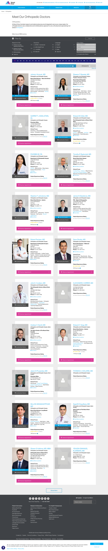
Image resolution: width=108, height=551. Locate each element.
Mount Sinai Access (16, 515)
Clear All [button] (90, 38)
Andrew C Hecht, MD (37, 325)
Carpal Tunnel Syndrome (36, 384)
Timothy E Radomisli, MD (82, 154)
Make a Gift (100, 2)
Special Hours (80, 49)
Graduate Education (35, 513)
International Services (17, 513)
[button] (90, 7)
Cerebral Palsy (76, 171)
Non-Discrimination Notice (22, 539)
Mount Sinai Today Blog (34, 501)
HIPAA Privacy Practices (50, 535)
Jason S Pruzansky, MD (38, 371)
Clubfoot (83, 171)
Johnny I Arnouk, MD (38, 74)
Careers (24, 535)
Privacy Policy (41, 535)
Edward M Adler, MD (80, 116)
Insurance (32, 520)
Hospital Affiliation (81, 44)
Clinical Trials (15, 524)
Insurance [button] (36, 42)
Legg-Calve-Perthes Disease (79, 172)
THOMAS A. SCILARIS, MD (83, 371)
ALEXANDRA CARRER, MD (83, 283)
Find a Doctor (15, 517)
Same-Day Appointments (91, 2)
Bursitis (46, 91)
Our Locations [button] (40, 7)
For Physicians (80, 2)
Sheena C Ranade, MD (81, 74)
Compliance (60, 535)
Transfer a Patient (53, 508)
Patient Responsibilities (35, 539)
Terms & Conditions (32, 535)
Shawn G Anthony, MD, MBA (40, 449)
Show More (54, 490)
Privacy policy (21, 548)
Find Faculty (33, 516)
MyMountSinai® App (16, 508)
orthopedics (20, 27)
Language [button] (57, 42)
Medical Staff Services (54, 517)
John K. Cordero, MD (37, 283)
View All (16, 54)
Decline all (96, 546)
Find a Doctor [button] (21, 7)
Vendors (54, 539)
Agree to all (96, 543)
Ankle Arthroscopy (34, 421)
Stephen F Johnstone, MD (39, 196)
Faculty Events (33, 522)
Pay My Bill (73, 2)
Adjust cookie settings (12, 548)
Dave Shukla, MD (79, 240)
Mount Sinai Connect (53, 510)
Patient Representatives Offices (19, 521)
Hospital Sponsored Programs (56, 515)
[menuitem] (86, 45)
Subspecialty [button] (80, 51)
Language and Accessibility (18, 522)
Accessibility (60, 539)
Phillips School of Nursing (36, 518)
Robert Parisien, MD (37, 240)
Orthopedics (8, 11)
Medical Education (34, 511)
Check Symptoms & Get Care (62, 2)
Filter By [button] (18, 38)
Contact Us (18, 535)
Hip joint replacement (78, 343)
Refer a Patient (52, 511)
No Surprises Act (16, 511)
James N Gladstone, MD (82, 196)
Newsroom (14, 526)
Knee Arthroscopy (77, 211)
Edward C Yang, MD (80, 325)
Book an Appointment (25, 105)
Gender (79, 47)
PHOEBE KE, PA (36, 154)
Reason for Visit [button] (16, 42)
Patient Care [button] (59, 7)
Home (2, 11)
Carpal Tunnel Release (42, 383)
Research (32, 515)
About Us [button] (76, 7)
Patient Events (15, 528)
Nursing (50, 513)
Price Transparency (46, 539)
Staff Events (51, 519)
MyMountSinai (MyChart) (50, 2)
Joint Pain (86, 132)
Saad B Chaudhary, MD (81, 404)
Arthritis (75, 132)
